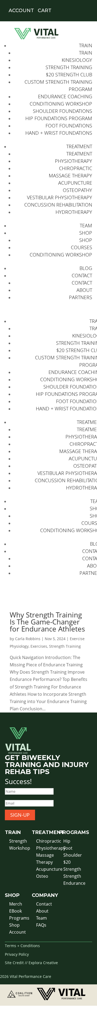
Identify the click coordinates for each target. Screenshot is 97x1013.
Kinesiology (77, 60)
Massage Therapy (70, 175)
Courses (81, 247)
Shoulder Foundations (62, 111)
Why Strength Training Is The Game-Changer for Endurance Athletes (47, 622)
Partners (80, 297)
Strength (18, 841)
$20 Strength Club (69, 74)
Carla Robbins (27, 638)
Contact (82, 275)
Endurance (74, 883)
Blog (85, 268)
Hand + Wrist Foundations (58, 133)
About (84, 290)
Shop (85, 232)
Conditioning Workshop (61, 103)
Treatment (79, 146)
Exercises (38, 646)
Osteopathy (77, 190)
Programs (19, 918)
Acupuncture (75, 183)
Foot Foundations (69, 125)
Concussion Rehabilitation (58, 204)
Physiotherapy (73, 161)
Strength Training (69, 67)
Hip (66, 841)
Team (86, 225)
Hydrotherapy (74, 212)
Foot (67, 848)
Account (17, 932)
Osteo (42, 876)
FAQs (41, 925)
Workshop (19, 848)
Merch (15, 904)
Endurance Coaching (65, 96)
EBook (15, 911)
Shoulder (72, 855)
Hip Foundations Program (58, 118)
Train (85, 45)
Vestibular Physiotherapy (59, 197)
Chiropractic (75, 168)
